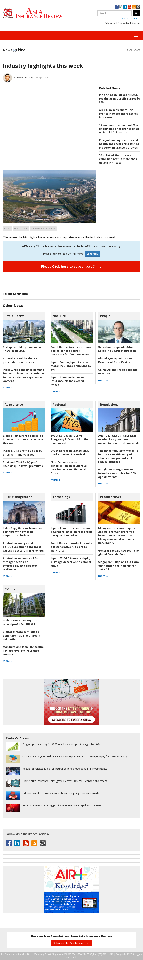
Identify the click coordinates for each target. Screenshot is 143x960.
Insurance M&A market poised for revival (70, 452)
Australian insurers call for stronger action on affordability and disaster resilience (21, 563)
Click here (60, 266)
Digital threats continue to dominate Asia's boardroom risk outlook (21, 635)
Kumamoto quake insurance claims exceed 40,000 (67, 380)
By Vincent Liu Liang (23, 77)
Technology (61, 497)
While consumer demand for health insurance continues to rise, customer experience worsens (24, 375)
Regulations (109, 404)
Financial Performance (43, 228)
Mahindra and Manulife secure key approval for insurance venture (23, 650)
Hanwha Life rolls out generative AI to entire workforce (71, 546)
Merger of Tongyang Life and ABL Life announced (69, 439)
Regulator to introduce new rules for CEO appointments (117, 473)
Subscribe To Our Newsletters (71, 943)
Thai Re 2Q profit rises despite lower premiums (23, 464)
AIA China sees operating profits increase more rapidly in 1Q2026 (118, 113)
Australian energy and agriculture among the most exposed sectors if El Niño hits (23, 546)
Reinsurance (14, 404)
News (7, 50)
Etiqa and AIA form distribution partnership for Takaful (118, 565)
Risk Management (18, 497)
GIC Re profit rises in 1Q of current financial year (22, 452)
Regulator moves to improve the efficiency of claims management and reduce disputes (118, 456)
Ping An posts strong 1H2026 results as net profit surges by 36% (119, 98)
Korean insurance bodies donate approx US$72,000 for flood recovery (71, 350)
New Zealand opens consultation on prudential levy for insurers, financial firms (69, 467)
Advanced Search (131, 18)
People (105, 316)
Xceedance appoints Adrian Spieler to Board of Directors (117, 348)
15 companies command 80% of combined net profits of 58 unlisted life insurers (119, 128)
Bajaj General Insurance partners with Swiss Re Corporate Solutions (22, 531)
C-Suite (10, 589)
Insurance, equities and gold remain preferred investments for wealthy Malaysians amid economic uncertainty (117, 535)
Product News (110, 497)
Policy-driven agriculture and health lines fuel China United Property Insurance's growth (119, 143)
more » (7, 387)
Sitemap (136, 23)
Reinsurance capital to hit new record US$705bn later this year (23, 439)
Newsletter (123, 23)
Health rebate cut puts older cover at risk (22, 360)
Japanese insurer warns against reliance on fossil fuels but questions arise (72, 531)
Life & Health (21, 228)
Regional (59, 404)
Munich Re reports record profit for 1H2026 (20, 622)
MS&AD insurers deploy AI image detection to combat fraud (71, 561)
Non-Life (59, 316)
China (7, 228)
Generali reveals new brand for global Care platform (119, 552)
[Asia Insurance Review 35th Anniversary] (40, 12)
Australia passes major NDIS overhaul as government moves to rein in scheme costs (119, 439)
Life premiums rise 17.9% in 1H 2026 (23, 348)
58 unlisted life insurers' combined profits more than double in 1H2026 (118, 158)
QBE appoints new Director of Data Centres (115, 360)
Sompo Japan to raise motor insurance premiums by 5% (71, 365)
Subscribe (110, 23)
